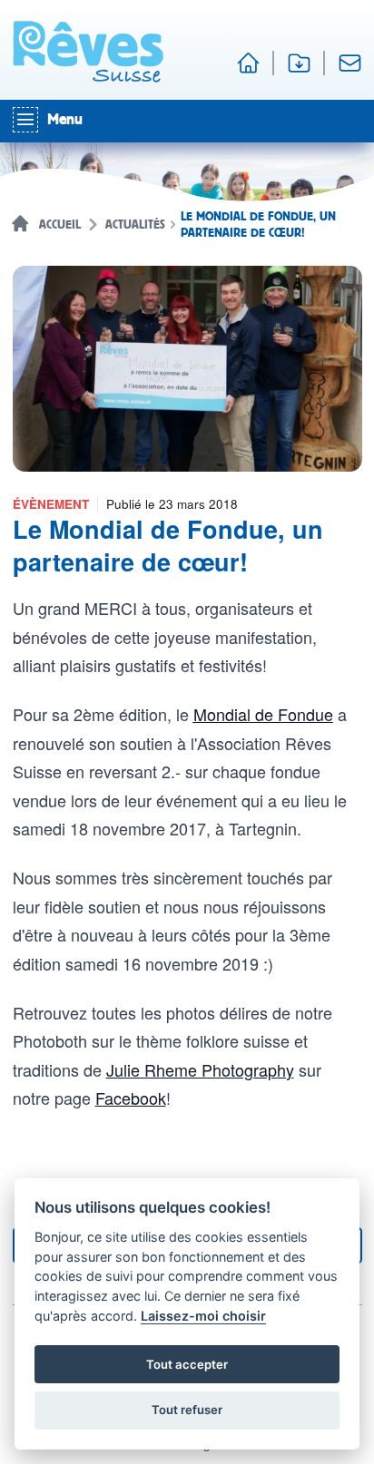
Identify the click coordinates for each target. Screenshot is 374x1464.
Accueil (60, 225)
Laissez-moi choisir (203, 1315)
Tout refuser (187, 1409)
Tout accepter (187, 1364)
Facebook (130, 1097)
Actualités (135, 225)
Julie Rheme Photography (200, 1069)
